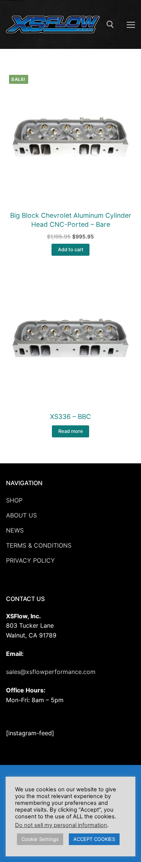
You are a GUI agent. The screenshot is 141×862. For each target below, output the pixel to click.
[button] (70, 250)
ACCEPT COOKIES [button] (94, 839)
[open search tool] (110, 24)
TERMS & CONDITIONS (38, 545)
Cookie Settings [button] (40, 839)
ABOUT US (21, 515)
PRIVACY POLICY (30, 560)
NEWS (15, 530)
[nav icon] (131, 24)
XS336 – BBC (70, 416)
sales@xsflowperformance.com (51, 671)
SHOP (14, 500)
